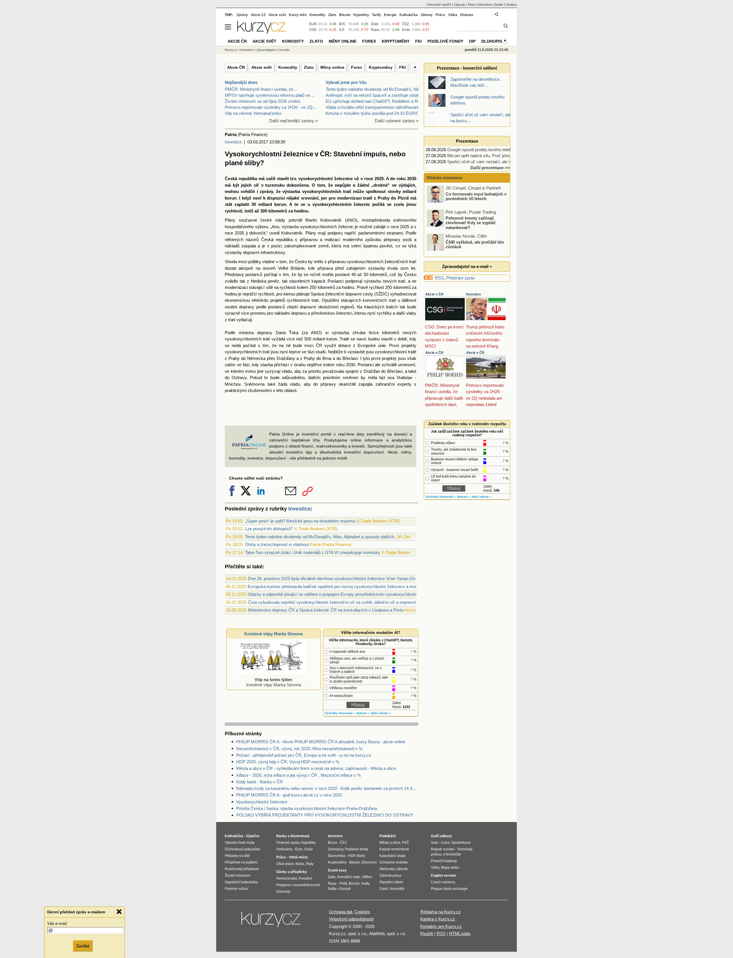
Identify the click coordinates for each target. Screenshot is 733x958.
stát (228, 204)
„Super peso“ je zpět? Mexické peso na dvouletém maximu (300, 521)
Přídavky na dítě (237, 856)
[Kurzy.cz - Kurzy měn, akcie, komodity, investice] (261, 31)
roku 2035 (406, 178)
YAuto (472, 4)
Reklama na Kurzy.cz (440, 911)
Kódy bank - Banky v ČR (259, 781)
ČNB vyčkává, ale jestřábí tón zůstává (475, 244)
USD (313, 30)
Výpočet (252, 836)
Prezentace (467, 141)
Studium (511, 4)
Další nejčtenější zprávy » (293, 120)
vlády (280, 220)
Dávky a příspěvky (291, 872)
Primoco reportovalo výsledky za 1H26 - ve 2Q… (271, 107)
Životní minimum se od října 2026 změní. (263, 101)
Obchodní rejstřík (439, 4)
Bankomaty (300, 836)
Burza (332, 843)
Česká (231, 178)
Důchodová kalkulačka (242, 849)
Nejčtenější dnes (241, 82)
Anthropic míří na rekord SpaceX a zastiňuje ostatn (373, 95)
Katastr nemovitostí (394, 849)
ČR (319, 345)
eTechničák (452, 854)
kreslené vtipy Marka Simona (273, 682)
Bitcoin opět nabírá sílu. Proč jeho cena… (485, 155)
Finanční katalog (444, 861)
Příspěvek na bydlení (241, 862)
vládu (287, 371)
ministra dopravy (255, 332)
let (413, 268)
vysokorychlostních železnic (341, 204)
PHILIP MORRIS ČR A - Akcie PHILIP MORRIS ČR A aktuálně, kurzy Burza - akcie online (320, 741)
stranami (395, 232)
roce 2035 (234, 232)
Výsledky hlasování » (340, 713)
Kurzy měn (298, 15)
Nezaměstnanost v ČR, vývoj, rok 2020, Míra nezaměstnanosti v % (299, 748)
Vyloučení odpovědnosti (351, 918)
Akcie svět (261, 67)
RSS (439, 277)
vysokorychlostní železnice (325, 178)
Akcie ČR (236, 67)
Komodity (287, 67)
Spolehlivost (460, 843)
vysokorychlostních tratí (326, 191)
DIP (472, 41)
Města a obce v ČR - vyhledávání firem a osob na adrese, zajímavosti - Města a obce (316, 768)
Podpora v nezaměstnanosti (298, 885)
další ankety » (381, 713)
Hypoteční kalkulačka (241, 882)
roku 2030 (345, 364)
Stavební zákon (391, 882)
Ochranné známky (393, 862)
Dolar (308, 849)
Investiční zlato (348, 877)
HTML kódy (460, 933)
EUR (313, 24)
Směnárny (284, 849)
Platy (310, 864)
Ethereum (369, 862)
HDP (351, 856)
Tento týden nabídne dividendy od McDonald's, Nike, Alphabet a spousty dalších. (320, 536)
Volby (435, 868)
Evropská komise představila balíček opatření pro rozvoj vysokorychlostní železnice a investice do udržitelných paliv (356, 586)
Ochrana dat (340, 911)
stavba (266, 364)
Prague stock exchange (449, 889)
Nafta (365, 884)
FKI (402, 67)
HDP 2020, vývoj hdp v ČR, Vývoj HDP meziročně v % (287, 761)
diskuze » (363, 713)
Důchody (283, 892)
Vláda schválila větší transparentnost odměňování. (373, 107)
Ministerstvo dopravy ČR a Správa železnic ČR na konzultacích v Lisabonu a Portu (325, 610)
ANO (351, 220)
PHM (343, 884)
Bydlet (498, 4)
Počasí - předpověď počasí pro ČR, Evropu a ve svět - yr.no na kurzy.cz (303, 755)
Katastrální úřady (392, 856)
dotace (344, 345)
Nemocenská (286, 878)
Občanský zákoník (393, 869)
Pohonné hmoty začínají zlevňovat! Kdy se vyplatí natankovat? (470, 222)
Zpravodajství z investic (273, 50)
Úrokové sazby (287, 843)
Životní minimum (237, 876)
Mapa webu (450, 868)
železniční (334, 293)
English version (443, 876)
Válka (452, 15)
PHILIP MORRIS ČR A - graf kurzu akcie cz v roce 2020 (289, 795)
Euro (299, 849)
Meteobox (485, 4)
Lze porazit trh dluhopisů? (269, 528)
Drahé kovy (337, 870)
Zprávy (242, 15)
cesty (368, 293)
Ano (275, 226)
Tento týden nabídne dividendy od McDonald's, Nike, (374, 89)
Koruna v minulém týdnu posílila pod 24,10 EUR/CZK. (376, 113)
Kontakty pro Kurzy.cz (441, 926)
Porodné (305, 878)
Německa (256, 358)
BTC (342, 24)
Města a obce (389, 843)
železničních (396, 261)
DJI (341, 30)
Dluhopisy (493, 41)
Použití (426, 933)
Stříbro (367, 877)
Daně (383, 889)
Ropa (375, 30)
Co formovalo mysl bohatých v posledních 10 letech (476, 196)
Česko (301, 261)
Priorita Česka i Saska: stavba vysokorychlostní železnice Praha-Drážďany (306, 808)
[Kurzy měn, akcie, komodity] (271, 922)
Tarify (376, 15)
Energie (390, 15)
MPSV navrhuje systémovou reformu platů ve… (269, 95)
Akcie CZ (258, 15)
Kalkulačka (408, 15)
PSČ (405, 843)
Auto (434, 843)
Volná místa (298, 857)
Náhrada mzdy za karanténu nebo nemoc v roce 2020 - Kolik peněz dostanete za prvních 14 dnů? (327, 788)
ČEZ (405, 24)
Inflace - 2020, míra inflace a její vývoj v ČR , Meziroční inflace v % (298, 775)
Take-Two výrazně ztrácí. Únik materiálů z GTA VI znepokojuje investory (312, 552)
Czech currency (443, 882)
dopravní (251, 252)
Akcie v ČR (434, 294)
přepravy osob (398, 239)
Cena (445, 843)
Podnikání (387, 836)
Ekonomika (336, 856)
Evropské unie (372, 345)
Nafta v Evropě (339, 889)
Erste (406, 30)
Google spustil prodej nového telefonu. (482, 149)
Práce (440, 15)
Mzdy (361, 856)
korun (231, 198)
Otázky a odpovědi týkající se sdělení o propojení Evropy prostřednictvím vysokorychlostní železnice (342, 594)
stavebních (299, 281)
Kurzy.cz (231, 50)
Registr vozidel (442, 849)
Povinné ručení (236, 889)
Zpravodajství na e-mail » (467, 266)
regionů (347, 306)
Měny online (332, 67)
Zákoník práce (390, 876)
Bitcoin (344, 15)
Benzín (354, 884)
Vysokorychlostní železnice (261, 801)
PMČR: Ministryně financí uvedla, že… (261, 89)
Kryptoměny (381, 67)
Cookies (362, 911)
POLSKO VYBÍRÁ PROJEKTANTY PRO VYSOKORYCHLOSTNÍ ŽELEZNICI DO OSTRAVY (324, 815)
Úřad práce (285, 864)
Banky (281, 836)
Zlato (309, 67)
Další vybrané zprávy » (396, 120)
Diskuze (466, 15)
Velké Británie (291, 268)
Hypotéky (361, 15)
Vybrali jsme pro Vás (346, 82)
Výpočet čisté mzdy (240, 843)
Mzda (299, 864)
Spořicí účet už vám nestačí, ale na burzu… (488, 161)
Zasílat (82, 945)
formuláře (397, 889)
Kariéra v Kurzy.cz (437, 918)
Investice (233, 141)
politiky (254, 261)
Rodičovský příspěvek (242, 869)
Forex (356, 67)
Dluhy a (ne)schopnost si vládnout (277, 544)
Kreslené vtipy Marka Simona (273, 633)
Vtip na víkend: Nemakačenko (253, 113)
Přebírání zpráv (460, 277)
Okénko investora (443, 177)
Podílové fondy (445, 41)
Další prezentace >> (490, 167)
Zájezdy (459, 4)
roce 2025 (374, 178)
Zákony (427, 15)
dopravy (246, 306)
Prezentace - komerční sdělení (467, 68)
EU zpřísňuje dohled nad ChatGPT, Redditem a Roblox (377, 101)
